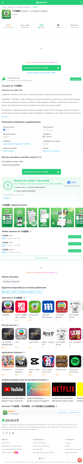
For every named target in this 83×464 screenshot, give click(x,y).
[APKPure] (41, 2)
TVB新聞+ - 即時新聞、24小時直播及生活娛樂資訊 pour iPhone (22, 292)
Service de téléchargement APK (12, 449)
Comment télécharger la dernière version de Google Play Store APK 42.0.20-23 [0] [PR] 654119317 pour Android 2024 (38, 399)
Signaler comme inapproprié (51, 151)
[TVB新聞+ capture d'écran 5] (68, 217)
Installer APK (6, 443)
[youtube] (13, 433)
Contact (67, 446)
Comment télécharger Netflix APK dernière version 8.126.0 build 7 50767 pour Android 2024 (62, 399)
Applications (11, 7)
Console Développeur (39, 443)
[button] (41, 26)
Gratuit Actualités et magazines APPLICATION (16, 144)
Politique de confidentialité (45, 462)
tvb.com (15, 14)
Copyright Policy (59, 462)
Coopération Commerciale (73, 449)
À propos (68, 443)
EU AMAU (75, 462)
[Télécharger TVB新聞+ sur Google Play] (47, 136)
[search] (80, 2)
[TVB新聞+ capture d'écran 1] (19, 217)
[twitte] (9, 433)
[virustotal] (48, 181)
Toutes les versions (41, 258)
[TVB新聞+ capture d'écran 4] (56, 217)
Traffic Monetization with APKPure (43, 452)
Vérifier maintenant (8, 151)
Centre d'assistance (71, 452)
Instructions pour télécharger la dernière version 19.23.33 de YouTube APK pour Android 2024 (13, 399)
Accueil (4, 7)
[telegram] (3, 433)
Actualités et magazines (24, 7)
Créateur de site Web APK (41, 446)
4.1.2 (7, 130)
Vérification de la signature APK (12, 446)
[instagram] (6, 433)
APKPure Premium (8, 452)
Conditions (68, 462)
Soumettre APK (38, 449)
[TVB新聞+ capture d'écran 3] (43, 217)
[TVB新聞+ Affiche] (7, 217)
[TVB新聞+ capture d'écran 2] (31, 217)
